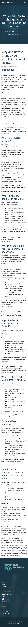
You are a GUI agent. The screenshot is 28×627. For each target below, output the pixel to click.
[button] (24, 2)
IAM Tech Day (8, 2)
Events (3, 582)
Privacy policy (5, 611)
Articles (3, 584)
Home (3, 579)
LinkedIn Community (8, 598)
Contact (4, 586)
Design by (15, 623)
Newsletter (6, 596)
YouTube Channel (8, 594)
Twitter (5, 601)
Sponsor (4, 609)
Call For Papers (5, 613)
